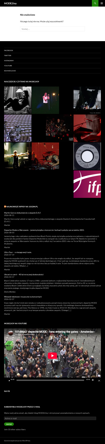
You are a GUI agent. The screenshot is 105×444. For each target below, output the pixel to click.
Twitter (7, 55)
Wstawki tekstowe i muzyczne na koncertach (23, 296)
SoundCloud (10, 71)
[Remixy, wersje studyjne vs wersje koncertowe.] (87, 156)
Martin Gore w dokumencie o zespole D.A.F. (22, 213)
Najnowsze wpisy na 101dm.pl (22, 206)
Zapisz (9, 424)
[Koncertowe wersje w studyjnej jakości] (87, 128)
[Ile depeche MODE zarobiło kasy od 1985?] (45, 100)
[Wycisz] (94, 380)
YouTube (8, 66)
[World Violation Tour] (17, 156)
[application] (52, 355)
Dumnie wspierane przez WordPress (17, 441)
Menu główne (101, 3)
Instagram (9, 61)
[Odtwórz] (8, 380)
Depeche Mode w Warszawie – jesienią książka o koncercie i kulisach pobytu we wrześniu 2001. (44, 230)
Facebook (8, 50)
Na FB (7, 391)
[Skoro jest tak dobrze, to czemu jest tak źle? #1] (59, 128)
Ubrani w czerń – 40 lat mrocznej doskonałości (24, 274)
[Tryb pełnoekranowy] (98, 380)
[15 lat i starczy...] (17, 100)
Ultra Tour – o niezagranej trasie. (18, 252)
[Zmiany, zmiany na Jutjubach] (17, 128)
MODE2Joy (10, 3)
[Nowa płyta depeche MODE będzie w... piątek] (87, 184)
